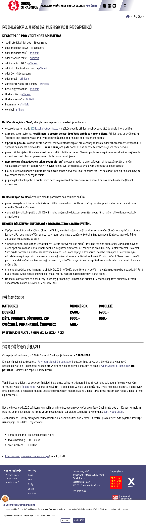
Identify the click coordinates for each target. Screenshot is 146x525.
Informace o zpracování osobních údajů (27, 456)
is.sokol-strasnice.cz (46, 128)
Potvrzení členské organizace (54, 361)
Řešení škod (28, 386)
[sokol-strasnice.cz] (23, 5)
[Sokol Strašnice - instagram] (109, 6)
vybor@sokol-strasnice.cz (115, 365)
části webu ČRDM (113, 411)
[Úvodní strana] (128, 16)
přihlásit (34, 52)
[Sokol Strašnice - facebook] (104, 6)
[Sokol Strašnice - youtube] (114, 6)
